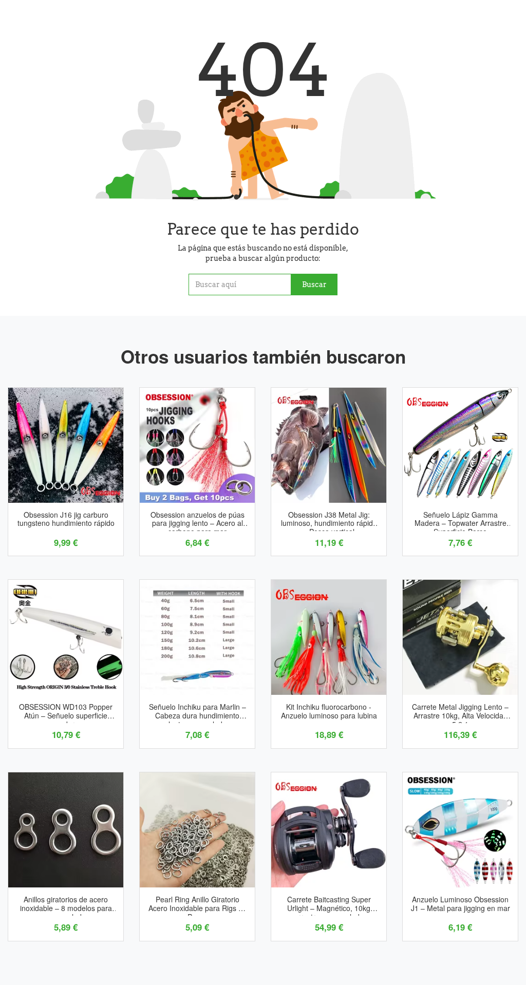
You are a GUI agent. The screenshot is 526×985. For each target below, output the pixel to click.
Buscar (314, 284)
